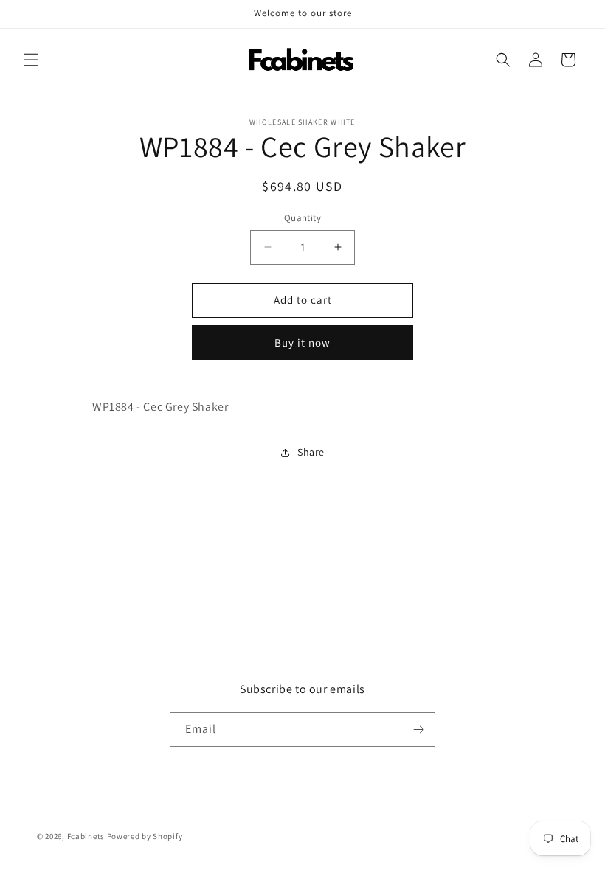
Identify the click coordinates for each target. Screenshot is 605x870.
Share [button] (311, 452)
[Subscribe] (418, 729)
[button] (31, 60)
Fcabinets (86, 836)
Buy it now (302, 342)
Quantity (302, 218)
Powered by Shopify (145, 836)
